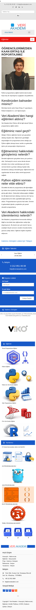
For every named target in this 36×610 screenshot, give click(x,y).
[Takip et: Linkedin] (19, 7)
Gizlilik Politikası (13, 604)
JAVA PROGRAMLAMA (8, 485)
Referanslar (5, 563)
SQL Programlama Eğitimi (9, 403)
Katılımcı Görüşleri (11, 309)
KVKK (21, 604)
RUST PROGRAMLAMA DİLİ (10, 504)
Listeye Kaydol (27, 298)
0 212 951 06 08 (10, 4)
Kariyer (12, 563)
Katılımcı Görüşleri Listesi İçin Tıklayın (17, 241)
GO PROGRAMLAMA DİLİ (9, 466)
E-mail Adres (6, 289)
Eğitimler (5, 39)
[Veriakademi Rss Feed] (16, 590)
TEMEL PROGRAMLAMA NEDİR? (11, 523)
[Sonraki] (34, 255)
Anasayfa (5, 556)
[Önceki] (1, 255)
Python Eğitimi (6, 366)
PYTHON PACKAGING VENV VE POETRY (13, 447)
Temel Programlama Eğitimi (9, 348)
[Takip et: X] (16, 7)
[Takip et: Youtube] (13, 590)
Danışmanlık (12, 559)
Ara (18, 15)
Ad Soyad (5, 281)
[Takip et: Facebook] (13, 7)
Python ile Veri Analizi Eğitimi (10, 385)
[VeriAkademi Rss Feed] (22, 7)
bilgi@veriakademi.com (25, 4)
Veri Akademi (13, 601)
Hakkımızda (12, 556)
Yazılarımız (9, 442)
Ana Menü (9, 32)
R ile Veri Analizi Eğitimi (8, 421)
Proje (4, 561)
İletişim (12, 565)
